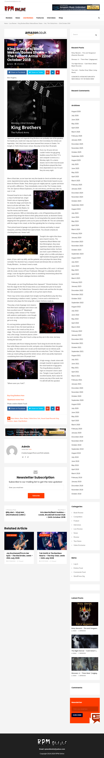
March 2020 (76, 425)
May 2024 (75, 221)
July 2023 (75, 262)
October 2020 (76, 396)
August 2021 (76, 355)
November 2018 (77, 490)
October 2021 (76, 347)
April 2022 (75, 323)
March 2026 (76, 132)
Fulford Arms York (34, 418)
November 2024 (77, 197)
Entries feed (78, 568)
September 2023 (77, 254)
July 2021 (75, 359)
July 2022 (75, 311)
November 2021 (77, 343)
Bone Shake (24, 418)
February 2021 (77, 380)
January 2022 (76, 335)
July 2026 (75, 115)
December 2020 (77, 388)
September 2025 (77, 156)
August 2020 (76, 404)
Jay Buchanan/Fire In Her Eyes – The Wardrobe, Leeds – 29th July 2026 (19, 555)
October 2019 (76, 445)
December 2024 (77, 193)
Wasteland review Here (15, 400)
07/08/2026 (11, 561)
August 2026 (76, 111)
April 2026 (75, 128)
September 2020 (77, 400)
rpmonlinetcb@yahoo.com (13, 1)
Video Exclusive (79, 545)
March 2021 (76, 376)
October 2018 (76, 494)
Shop (61, 18)
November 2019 (77, 441)
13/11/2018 (20, 64)
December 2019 (77, 437)
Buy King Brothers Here (15, 395)
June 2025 (75, 168)
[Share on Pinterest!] (58, 72)
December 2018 (77, 486)
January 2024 (76, 237)
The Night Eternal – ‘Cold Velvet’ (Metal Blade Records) (84, 65)
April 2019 (75, 469)
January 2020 (76, 433)
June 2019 (75, 461)
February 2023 (77, 282)
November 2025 (77, 148)
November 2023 (77, 246)
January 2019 (76, 481)
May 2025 (75, 172)
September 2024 (77, 205)
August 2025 (76, 160)
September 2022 (77, 303)
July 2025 (75, 164)
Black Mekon (15, 418)
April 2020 (75, 420)
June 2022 (75, 315)
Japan (16, 421)
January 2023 (76, 286)
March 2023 (76, 278)
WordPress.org (79, 576)
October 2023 (76, 250)
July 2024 (75, 213)
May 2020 (75, 416)
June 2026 (75, 119)
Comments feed (80, 572)
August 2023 (76, 258)
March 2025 (76, 180)
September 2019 (77, 449)
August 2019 (76, 453)
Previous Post (11, 510)
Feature (76, 521)
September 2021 (77, 351)
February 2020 (77, 429)
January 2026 (76, 140)
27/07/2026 (44, 561)
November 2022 (77, 294)
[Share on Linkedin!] (53, 72)
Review (76, 537)
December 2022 (77, 290)
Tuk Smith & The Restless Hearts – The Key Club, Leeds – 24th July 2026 (52, 555)
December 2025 (77, 144)
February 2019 (77, 477)
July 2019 (75, 457)
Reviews (9, 18)
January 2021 (76, 384)
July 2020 (75, 408)
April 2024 (75, 225)
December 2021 (77, 339)
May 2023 (75, 270)
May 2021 (75, 368)
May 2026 (75, 124)
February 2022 (77, 331)
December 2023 (77, 241)
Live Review (12, 23)
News (18, 18)
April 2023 (75, 274)
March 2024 (76, 229)
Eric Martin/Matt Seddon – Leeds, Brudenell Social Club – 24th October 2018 (51, 514)
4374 (30, 449)
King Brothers (22, 421)
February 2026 (77, 136)
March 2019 (76, 473)
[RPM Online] (15, 9)
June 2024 (75, 217)
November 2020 (77, 392)
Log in (76, 564)
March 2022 (76, 327)
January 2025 (76, 189)
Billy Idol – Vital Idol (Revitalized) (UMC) (15, 513)
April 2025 (75, 176)
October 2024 (76, 201)
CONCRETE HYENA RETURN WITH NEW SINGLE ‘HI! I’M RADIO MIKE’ (83, 78)
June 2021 (75, 364)
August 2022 (76, 307)
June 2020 (75, 412)
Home (6, 23)
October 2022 (76, 298)
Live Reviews (28, 18)
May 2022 (75, 319)
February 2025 (77, 185)
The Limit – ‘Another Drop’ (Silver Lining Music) (84, 71)
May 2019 (75, 465)
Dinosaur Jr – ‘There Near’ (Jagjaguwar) (84, 59)
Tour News (77, 541)
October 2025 (76, 152)
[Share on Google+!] (48, 72)
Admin (11, 64)
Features (40, 18)
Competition (78, 517)
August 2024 (76, 209)
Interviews (51, 18)
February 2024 (77, 233)
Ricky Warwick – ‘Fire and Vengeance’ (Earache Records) (84, 54)
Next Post (61, 510)
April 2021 (75, 372)
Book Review (78, 513)
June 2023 (75, 266)
